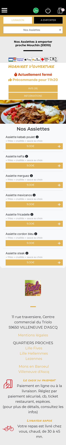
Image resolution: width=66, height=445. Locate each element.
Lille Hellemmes (34, 353)
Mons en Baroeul (34, 366)
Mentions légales (33, 335)
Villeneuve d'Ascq (33, 372)
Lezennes (33, 359)
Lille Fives (33, 348)
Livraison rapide (39, 420)
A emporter (48, 20)
